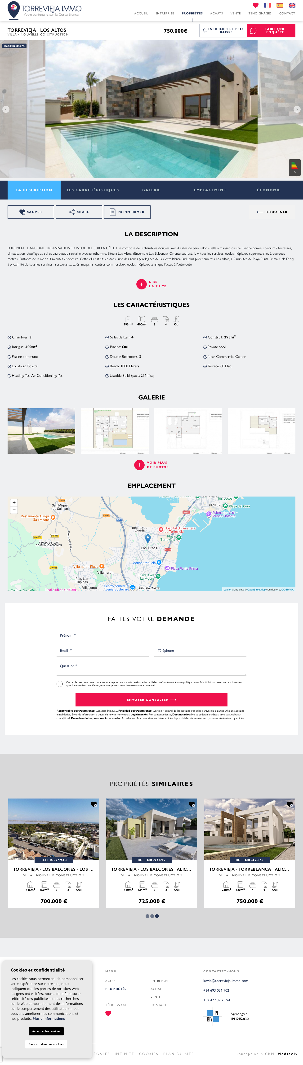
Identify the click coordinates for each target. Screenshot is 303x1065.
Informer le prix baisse (226, 30)
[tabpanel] (151, 853)
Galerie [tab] (151, 190)
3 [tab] (157, 916)
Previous (4, 109)
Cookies (149, 1053)
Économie (269, 190)
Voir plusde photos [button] (158, 465)
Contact (287, 13)
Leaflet (227, 589)
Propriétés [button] (192, 13)
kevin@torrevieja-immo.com (225, 980)
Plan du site (178, 1053)
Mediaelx (288, 1054)
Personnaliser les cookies (46, 1044)
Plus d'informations (49, 1018)
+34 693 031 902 (216, 990)
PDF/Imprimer (131, 212)
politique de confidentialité (197, 682)
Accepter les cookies (46, 1031)
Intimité (124, 1053)
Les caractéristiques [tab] (93, 190)
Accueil (141, 13)
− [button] (14, 510)
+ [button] (14, 503)
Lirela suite (157, 284)
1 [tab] (147, 916)
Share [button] (83, 212)
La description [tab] (34, 190)
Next (298, 109)
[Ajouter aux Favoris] (94, 804)
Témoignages (260, 13)
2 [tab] (152, 916)
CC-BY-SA (287, 589)
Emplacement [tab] (210, 190)
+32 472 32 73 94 (216, 1000)
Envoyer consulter (148, 700)
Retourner (276, 212)
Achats (216, 13)
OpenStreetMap (256, 589)
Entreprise (165, 13)
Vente (236, 13)
